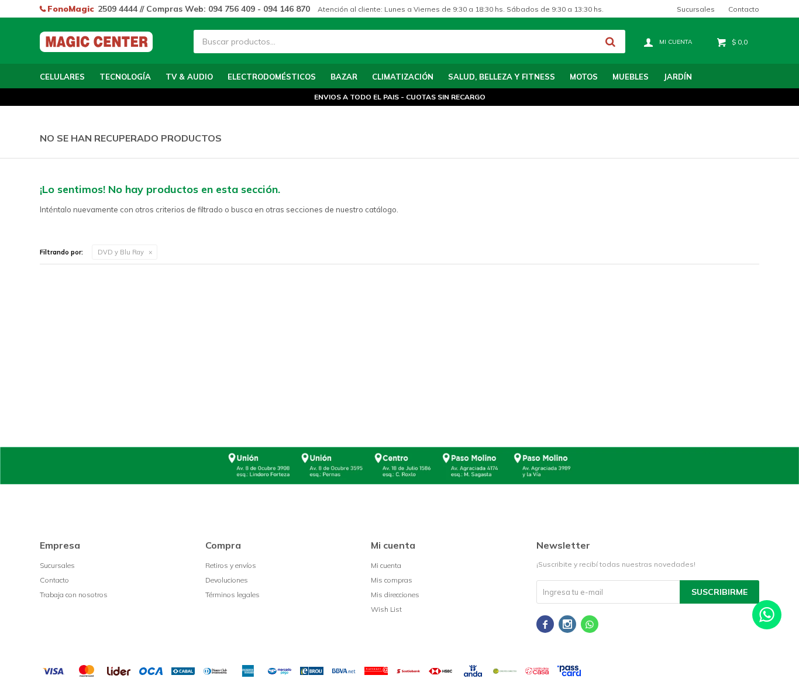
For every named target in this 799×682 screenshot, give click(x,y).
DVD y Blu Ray (121, 252)
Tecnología (125, 76)
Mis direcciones (395, 594)
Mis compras (391, 580)
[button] (610, 41)
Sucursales (696, 9)
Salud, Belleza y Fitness (501, 76)
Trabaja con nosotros (74, 594)
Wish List (386, 609)
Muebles (630, 76)
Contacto (743, 9)
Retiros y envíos (230, 565)
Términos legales (232, 594)
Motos (584, 76)
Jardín (677, 76)
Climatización (402, 76)
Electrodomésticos (272, 76)
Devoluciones (226, 580)
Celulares (62, 76)
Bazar (343, 76)
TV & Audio (189, 76)
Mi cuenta (386, 565)
